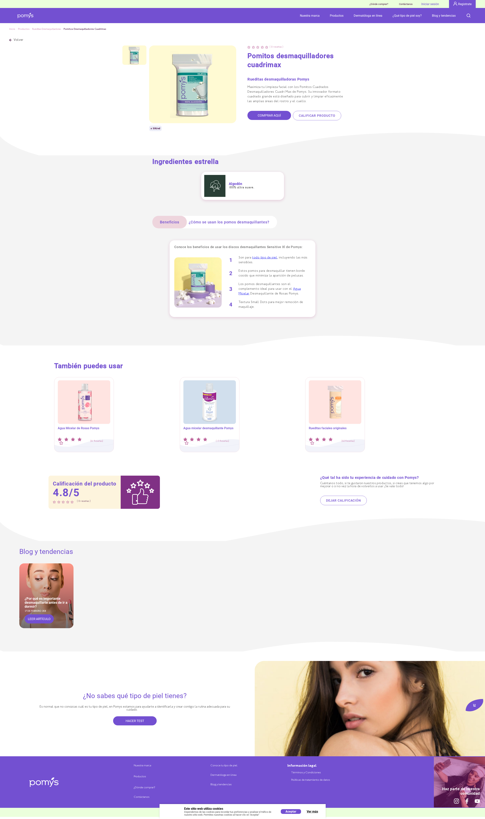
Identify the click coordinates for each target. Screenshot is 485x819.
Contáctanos (406, 4)
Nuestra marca (310, 15)
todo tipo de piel (264, 257)
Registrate (465, 4)
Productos (336, 15)
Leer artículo (39, 619)
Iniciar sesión (430, 4)
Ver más (312, 811)
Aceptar (291, 811)
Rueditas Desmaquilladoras (46, 29)
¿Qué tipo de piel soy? (407, 15)
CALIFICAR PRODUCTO (317, 115)
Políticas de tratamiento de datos (310, 780)
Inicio (12, 29)
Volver (18, 40)
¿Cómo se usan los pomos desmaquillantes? (229, 222)
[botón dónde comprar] (474, 705)
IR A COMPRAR (84, 431)
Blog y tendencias (444, 15)
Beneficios (169, 222)
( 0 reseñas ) (276, 47)
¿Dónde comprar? (378, 4)
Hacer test (135, 721)
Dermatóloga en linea (223, 775)
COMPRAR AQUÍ (269, 115)
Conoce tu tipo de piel (223, 765)
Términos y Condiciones (306, 772)
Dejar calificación (343, 500)
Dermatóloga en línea (368, 15)
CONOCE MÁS (84, 422)
